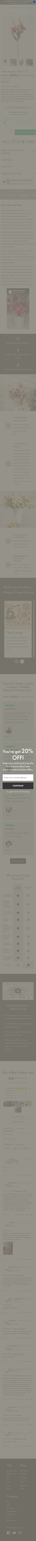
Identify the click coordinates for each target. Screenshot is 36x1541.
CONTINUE (18, 785)
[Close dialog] (34, 2)
